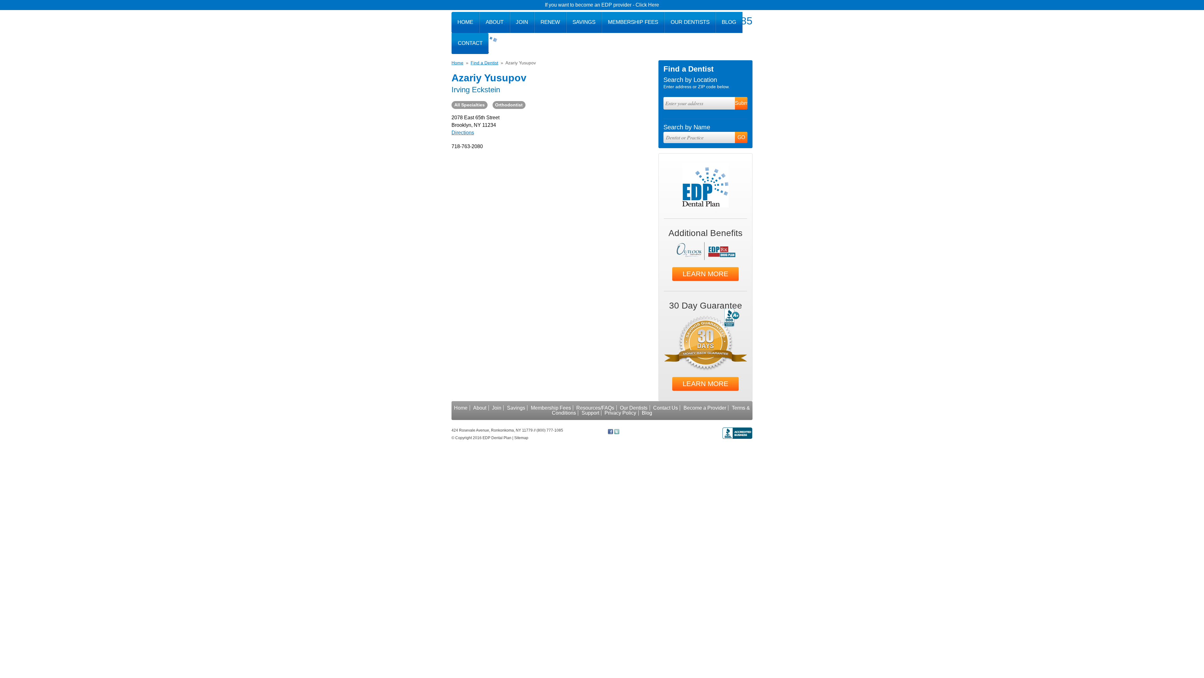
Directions (463, 132)
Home (465, 22)
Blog (729, 22)
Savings (584, 22)
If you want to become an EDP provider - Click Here (602, 5)
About (495, 22)
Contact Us (665, 408)
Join (522, 22)
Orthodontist (509, 104)
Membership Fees (633, 22)
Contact (470, 43)
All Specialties (469, 104)
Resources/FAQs (595, 408)
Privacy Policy (620, 413)
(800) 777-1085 (549, 430)
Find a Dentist (484, 62)
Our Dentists (690, 22)
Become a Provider (705, 408)
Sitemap (521, 438)
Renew (550, 22)
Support (590, 413)
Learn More (705, 274)
